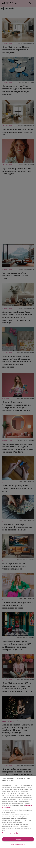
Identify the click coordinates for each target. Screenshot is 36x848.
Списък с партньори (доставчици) (13, 833)
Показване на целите (18, 844)
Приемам (18, 839)
